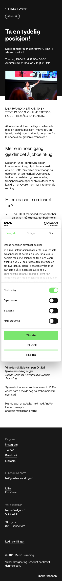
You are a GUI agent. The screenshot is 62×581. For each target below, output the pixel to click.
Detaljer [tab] (31, 233)
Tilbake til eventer (16, 8)
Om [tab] (51, 233)
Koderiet (33, 562)
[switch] (53, 300)
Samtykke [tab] (11, 233)
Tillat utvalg (31, 345)
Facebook (11, 455)
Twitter (9, 450)
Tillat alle (31, 335)
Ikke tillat (31, 354)
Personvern (12, 492)
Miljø (8, 488)
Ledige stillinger (14, 541)
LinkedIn (10, 461)
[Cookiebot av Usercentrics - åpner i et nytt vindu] (44, 224)
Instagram (11, 444)
